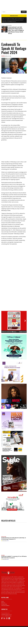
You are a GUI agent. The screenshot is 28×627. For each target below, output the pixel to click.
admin (8, 540)
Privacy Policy (4, 604)
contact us (7, 615)
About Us (3, 602)
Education (3, 536)
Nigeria (3, 56)
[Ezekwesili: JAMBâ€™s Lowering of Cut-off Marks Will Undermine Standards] (14, 548)
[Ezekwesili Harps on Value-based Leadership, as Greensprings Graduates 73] (14, 530)
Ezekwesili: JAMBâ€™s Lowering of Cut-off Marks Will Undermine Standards (14, 557)
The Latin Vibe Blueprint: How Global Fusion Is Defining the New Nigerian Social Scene (13, 19)
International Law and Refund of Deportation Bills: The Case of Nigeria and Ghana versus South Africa (16, 30)
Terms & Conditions (5, 605)
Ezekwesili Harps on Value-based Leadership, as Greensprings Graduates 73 (13, 538)
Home (2, 601)
